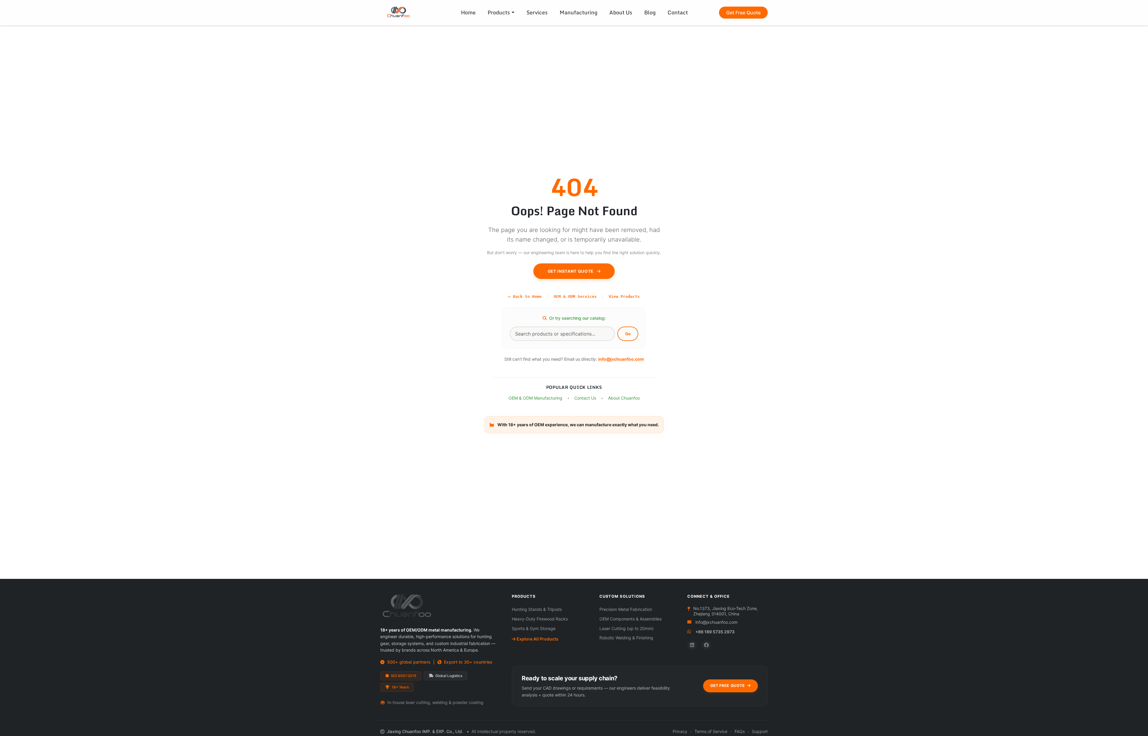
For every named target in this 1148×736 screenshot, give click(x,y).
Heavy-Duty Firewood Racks (540, 618)
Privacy (680, 731)
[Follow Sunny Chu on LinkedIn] (692, 645)
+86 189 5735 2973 (715, 631)
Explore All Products (537, 638)
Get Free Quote (743, 13)
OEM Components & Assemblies (630, 618)
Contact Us (585, 397)
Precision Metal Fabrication (625, 609)
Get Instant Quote (571, 271)
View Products (624, 296)
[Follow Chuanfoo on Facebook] (706, 645)
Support (760, 731)
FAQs (740, 731)
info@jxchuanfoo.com (621, 359)
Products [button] (499, 12)
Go (628, 333)
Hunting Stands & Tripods (537, 609)
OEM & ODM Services (575, 296)
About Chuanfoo (624, 397)
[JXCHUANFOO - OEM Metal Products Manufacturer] (402, 13)
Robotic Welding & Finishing (626, 637)
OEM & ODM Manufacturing (535, 397)
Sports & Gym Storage (533, 628)
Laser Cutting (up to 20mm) (626, 628)
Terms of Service (710, 731)
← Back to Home (525, 296)
